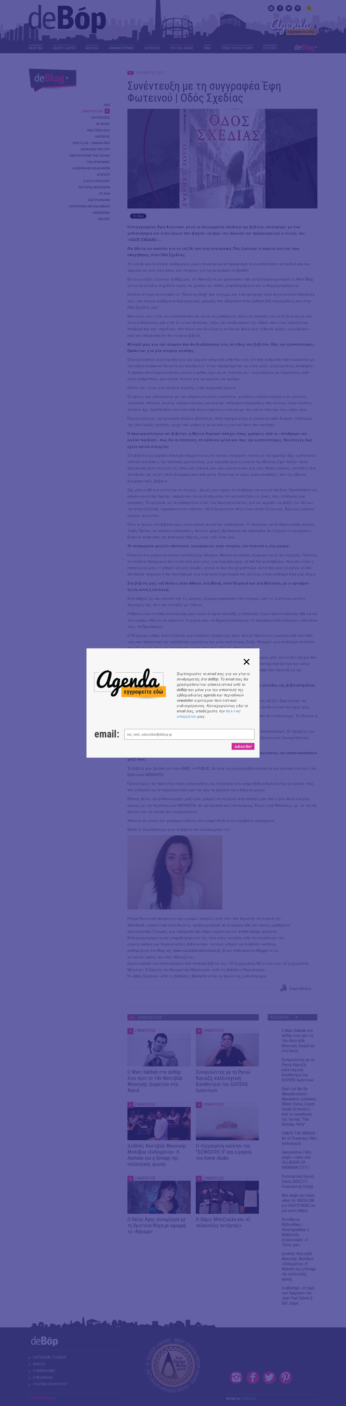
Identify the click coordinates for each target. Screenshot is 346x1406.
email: (104, 734)
